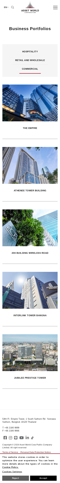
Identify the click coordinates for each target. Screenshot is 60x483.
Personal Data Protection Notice (35, 452)
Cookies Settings (12, 471)
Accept (43, 478)
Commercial (30, 69)
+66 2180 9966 (11, 431)
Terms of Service (10, 452)
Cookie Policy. (10, 467)
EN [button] (5, 7)
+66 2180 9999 (11, 427)
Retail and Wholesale (30, 60)
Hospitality (30, 51)
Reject (15, 478)
